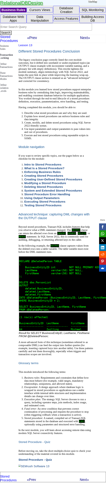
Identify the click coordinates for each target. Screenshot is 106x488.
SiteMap (92, 1)
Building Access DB (92, 18)
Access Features (66, 18)
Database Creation (66, 10)
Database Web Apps (13, 18)
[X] (102, 240)
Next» (85, 38)
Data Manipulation (40, 18)
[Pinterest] (102, 261)
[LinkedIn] (102, 247)
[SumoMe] (102, 268)
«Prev (32, 38)
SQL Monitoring (93, 10)
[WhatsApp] (102, 233)
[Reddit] (102, 254)
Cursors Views (39, 10)
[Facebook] (102, 226)
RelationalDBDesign (21, 2)
